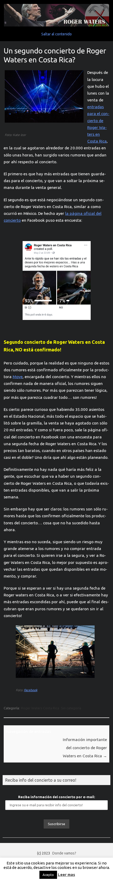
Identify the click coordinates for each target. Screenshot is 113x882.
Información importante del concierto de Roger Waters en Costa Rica (85, 747)
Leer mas (66, 874)
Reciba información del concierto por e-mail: (56, 797)
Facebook (30, 690)
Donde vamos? (64, 853)
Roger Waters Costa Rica (40, 708)
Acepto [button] (48, 874)
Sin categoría (71, 708)
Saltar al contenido (56, 34)
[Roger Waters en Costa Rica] (56, 25)
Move (18, 376)
